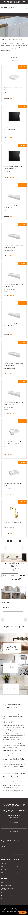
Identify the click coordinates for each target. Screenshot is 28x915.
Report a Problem (5, 869)
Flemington (15, 822)
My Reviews (16, 873)
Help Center (4, 863)
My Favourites (17, 869)
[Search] (20, 8)
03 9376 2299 (21, 810)
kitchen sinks (4, 45)
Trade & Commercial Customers (5, 845)
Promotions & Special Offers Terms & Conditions (7, 889)
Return (2, 882)
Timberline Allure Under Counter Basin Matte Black (13, 325)
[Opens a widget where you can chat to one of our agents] (23, 912)
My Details (16, 863)
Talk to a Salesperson (15, 548)
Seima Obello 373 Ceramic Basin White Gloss (13, 89)
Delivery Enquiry (4, 866)
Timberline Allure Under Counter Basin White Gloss (13, 403)
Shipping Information (6, 885)
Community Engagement (19, 854)
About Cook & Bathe (18, 845)
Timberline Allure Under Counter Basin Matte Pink (13, 207)
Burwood (15, 831)
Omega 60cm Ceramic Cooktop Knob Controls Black (13, 128)
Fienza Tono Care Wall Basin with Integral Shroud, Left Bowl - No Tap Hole (14, 444)
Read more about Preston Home (13, 613)
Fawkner (15, 827)
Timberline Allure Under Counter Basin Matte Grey (13, 285)
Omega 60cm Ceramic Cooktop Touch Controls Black (13, 167)
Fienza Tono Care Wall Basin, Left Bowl (13, 484)
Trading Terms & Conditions (7, 896)
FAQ (2, 873)
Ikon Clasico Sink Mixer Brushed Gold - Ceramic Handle (13, 524)
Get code (22, 575)
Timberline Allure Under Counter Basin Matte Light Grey (13, 246)
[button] (15, 60)
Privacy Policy (4, 899)
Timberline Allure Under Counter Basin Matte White (13, 364)
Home (4, 14)
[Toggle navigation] (26, 8)
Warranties (3, 893)
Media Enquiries (17, 851)
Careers (16, 848)
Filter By (15, 58)
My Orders (16, 866)
